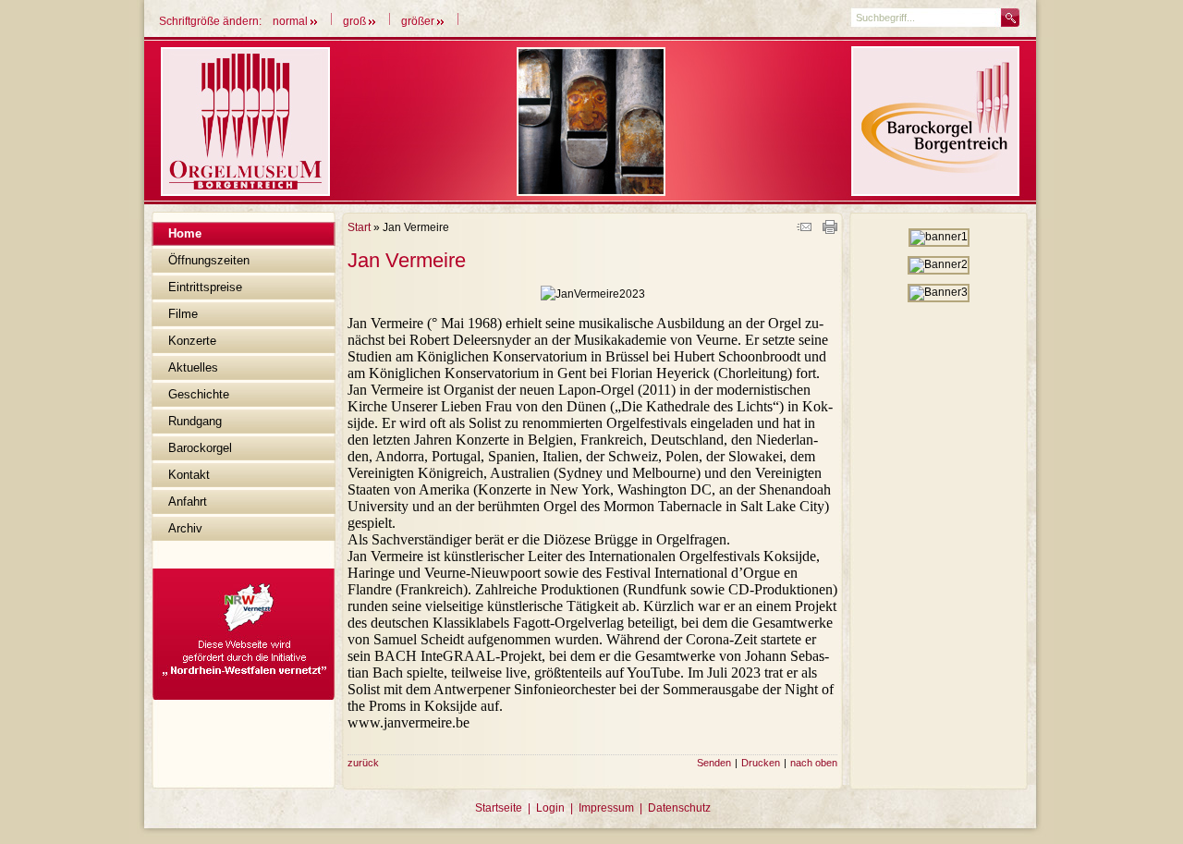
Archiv (185, 528)
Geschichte (198, 394)
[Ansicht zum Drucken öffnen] (830, 230)
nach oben (813, 762)
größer (419, 21)
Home (184, 233)
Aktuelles (193, 367)
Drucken (760, 762)
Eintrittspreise (205, 287)
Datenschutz (679, 807)
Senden (714, 762)
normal (292, 21)
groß (356, 21)
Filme (183, 314)
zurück (363, 762)
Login (550, 807)
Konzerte (192, 341)
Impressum (606, 807)
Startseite (498, 807)
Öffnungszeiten (209, 260)
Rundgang (195, 421)
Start (359, 227)
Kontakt (189, 475)
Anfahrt (187, 501)
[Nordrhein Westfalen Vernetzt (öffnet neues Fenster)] (243, 696)
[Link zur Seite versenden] (804, 230)
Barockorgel (200, 448)
